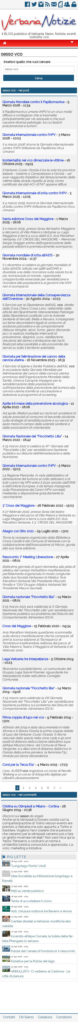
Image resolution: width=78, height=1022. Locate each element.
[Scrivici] (54, 6)
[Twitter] (34, 6)
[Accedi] (74, 6)
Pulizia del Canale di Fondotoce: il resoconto (43, 951)
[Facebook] (28, 6)
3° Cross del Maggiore (18, 505)
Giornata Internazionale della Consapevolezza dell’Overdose (36, 297)
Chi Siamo (26, 1017)
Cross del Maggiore (16, 626)
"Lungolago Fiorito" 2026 (28, 866)
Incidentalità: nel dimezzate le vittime (33, 160)
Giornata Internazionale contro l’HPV (29, 466)
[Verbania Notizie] (39, 31)
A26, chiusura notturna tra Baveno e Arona (41, 911)
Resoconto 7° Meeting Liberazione (27, 557)
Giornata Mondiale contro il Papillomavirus (33, 102)
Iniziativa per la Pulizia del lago (33, 961)
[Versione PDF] (60, 6)
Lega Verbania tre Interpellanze (25, 659)
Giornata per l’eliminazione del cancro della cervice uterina (33, 358)
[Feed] (47, 6)
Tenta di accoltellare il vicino (31, 901)
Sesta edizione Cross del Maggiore (27, 219)
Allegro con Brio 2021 (18, 531)
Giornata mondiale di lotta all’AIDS (27, 255)
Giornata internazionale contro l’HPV (28, 135)
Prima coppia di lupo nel (23, 717)
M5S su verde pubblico (27, 891)
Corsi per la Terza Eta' (18, 764)
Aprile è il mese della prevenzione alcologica (35, 403)
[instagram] (41, 6)
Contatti (9, 1017)
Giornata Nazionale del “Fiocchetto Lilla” (32, 436)
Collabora (45, 1017)
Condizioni (64, 1017)
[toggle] (72, 44)
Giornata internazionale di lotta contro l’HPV (34, 193)
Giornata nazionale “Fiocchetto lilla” (28, 597)
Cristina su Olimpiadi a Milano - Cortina (30, 806)
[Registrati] (67, 6)
